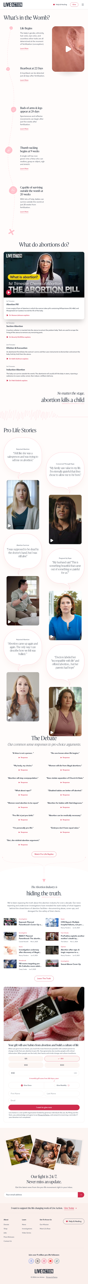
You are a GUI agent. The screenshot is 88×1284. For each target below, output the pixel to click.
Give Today (69, 1208)
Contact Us (8, 1241)
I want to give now (44, 1107)
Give (74, 5)
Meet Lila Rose (45, 1229)
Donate (6, 1225)
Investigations (27, 1229)
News (24, 1225)
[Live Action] (13, 5)
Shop (5, 1229)
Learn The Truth (44, 978)
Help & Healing (61, 5)
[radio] (22, 1085)
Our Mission (44, 1225)
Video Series (26, 1233)
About (6, 1220)
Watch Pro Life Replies (44, 854)
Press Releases (9, 1237)
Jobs (5, 1233)
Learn (24, 1220)
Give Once (28, 1085)
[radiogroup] (44, 1085)
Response (24, 758)
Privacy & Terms (43, 1115)
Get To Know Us (46, 1220)
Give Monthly (61, 1085)
